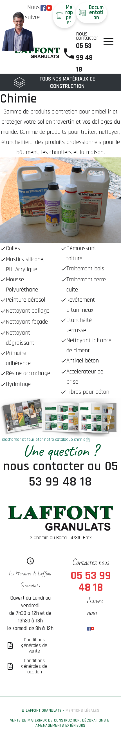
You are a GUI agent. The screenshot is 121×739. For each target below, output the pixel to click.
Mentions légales (82, 710)
